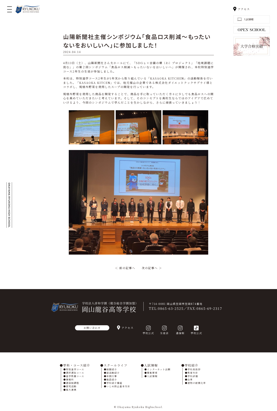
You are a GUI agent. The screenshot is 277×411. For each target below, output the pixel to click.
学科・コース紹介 (76, 365)
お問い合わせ (92, 328)
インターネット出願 (159, 369)
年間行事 (111, 376)
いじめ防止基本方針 (118, 386)
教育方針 (192, 372)
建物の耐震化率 (196, 382)
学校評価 (192, 376)
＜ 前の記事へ (125, 268)
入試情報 (151, 365)
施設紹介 (111, 379)
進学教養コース (75, 376)
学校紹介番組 (114, 382)
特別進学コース (75, 369)
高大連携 (71, 389)
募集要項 (152, 372)
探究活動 (71, 386)
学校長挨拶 (194, 369)
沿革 (190, 379)
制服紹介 (111, 369)
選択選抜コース (75, 372)
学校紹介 (191, 365)
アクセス (244, 9)
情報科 (70, 379)
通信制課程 (72, 382)
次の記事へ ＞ (152, 268)
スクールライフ (115, 365)
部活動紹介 (113, 372)
